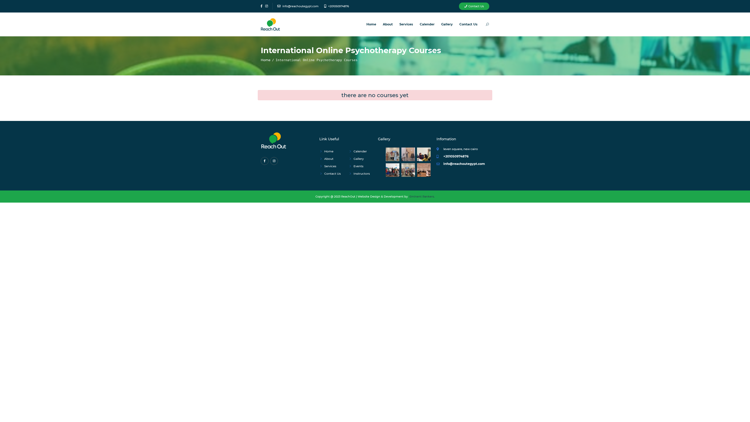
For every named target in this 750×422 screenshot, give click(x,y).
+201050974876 (338, 6)
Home (371, 24)
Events (358, 166)
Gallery (447, 24)
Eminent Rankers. (422, 196)
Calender (427, 24)
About (388, 24)
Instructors (362, 173)
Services (406, 24)
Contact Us (476, 6)
